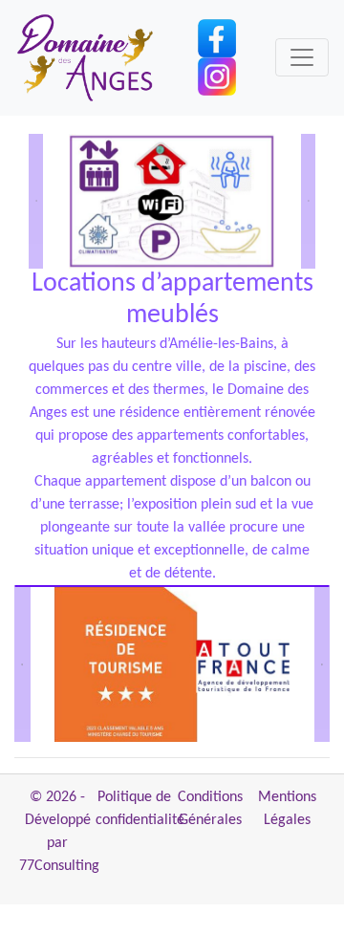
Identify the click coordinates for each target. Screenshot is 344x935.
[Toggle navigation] (302, 57)
